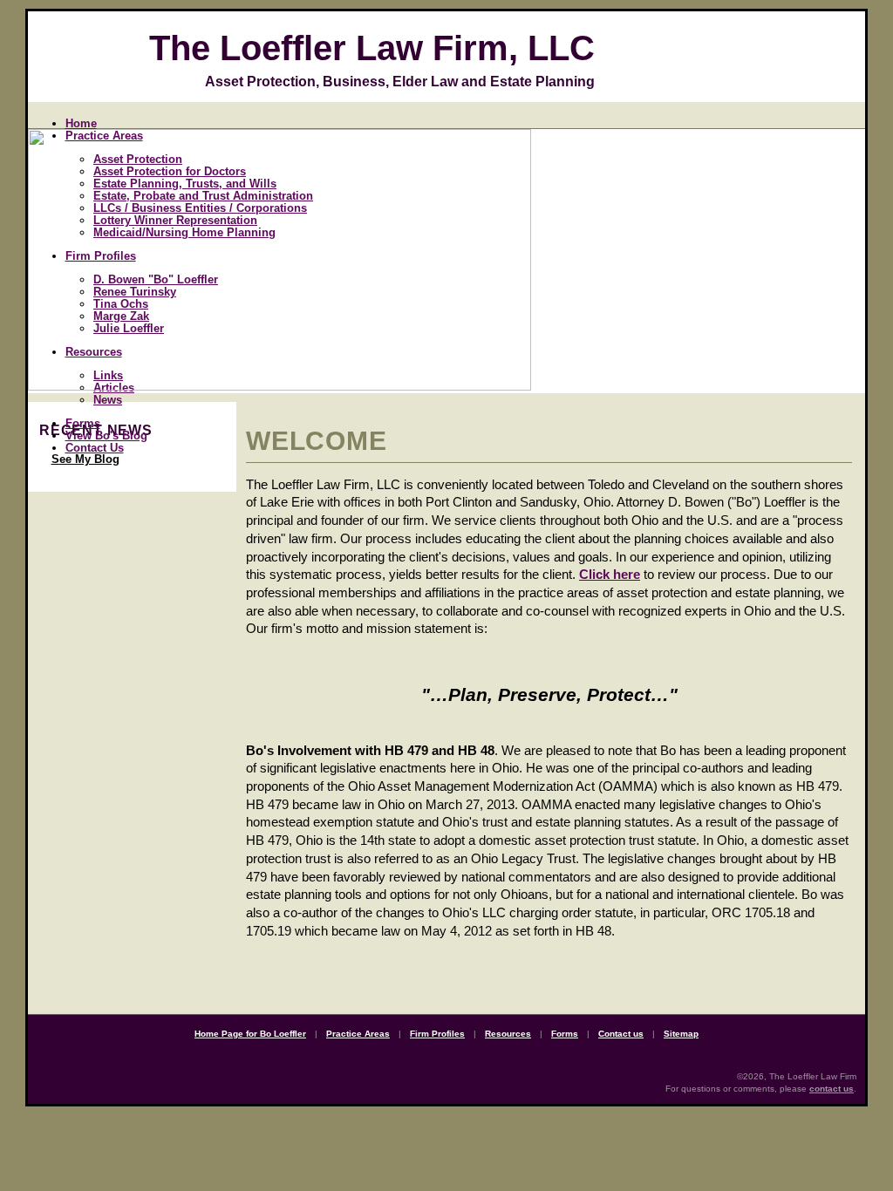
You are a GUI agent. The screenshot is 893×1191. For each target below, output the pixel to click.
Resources (508, 1033)
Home (81, 123)
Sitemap (681, 1033)
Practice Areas (358, 1033)
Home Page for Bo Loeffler (250, 1033)
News (107, 399)
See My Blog (85, 459)
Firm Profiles (437, 1033)
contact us (831, 1088)
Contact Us (94, 447)
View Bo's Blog (106, 435)
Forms (82, 423)
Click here (609, 575)
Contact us (621, 1033)
